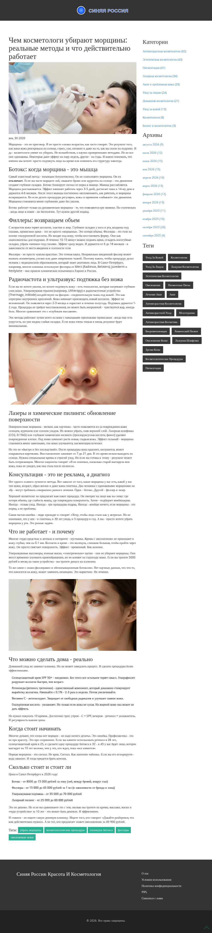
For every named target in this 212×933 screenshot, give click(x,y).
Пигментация (154, 68)
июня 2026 (153, 161)
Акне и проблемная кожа (161, 84)
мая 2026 (151, 169)
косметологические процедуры (65, 830)
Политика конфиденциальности (161, 886)
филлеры (123, 830)
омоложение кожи (22, 837)
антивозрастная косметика (161, 322)
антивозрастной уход (158, 313)
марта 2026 (153, 186)
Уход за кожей (154, 109)
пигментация (153, 368)
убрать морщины (30, 830)
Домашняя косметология (161, 101)
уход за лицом (154, 267)
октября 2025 (154, 227)
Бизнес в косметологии (159, 126)
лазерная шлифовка (187, 340)
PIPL (144, 892)
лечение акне (154, 294)
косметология (179, 257)
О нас (145, 873)
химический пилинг (186, 331)
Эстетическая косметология (162, 59)
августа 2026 (153, 144)
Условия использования (156, 880)
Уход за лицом (155, 92)
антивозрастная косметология (163, 303)
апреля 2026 (153, 177)
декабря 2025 (154, 211)
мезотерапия (187, 313)
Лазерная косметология (160, 76)
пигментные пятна (179, 285)
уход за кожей (154, 257)
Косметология (153, 117)
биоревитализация (156, 331)
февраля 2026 (154, 194)
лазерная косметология (185, 267)
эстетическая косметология (162, 276)
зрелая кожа (153, 349)
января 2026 (153, 202)
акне (172, 294)
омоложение (153, 285)
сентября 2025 (154, 235)
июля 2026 (152, 153)
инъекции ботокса (101, 830)
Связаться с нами (152, 898)
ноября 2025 (153, 219)
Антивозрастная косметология (164, 51)
